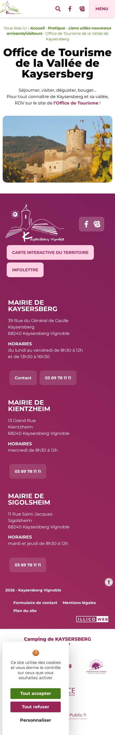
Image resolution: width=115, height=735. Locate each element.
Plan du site (25, 610)
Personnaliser (35, 720)
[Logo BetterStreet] (82, 8)
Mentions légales (79, 602)
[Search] (58, 8)
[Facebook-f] (70, 8)
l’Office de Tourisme (75, 103)
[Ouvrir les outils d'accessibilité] (109, 582)
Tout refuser (35, 706)
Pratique (56, 28)
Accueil (37, 28)
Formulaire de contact (35, 602)
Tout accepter (35, 693)
